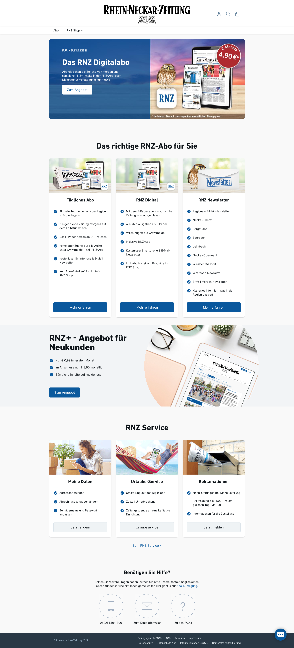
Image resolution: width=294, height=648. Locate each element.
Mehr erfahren (80, 307)
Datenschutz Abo (166, 642)
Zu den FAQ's (183, 622)
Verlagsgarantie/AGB (150, 638)
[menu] (147, 30)
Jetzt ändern (80, 527)
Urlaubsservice (147, 527)
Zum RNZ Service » (147, 545)
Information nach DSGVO (194, 642)
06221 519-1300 (111, 622)
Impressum (195, 638)
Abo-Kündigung (187, 586)
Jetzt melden (214, 527)
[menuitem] (56, 30)
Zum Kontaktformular (147, 622)
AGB (168, 638)
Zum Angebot (64, 392)
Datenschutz (145, 642)
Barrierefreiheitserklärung (226, 642)
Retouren (180, 638)
